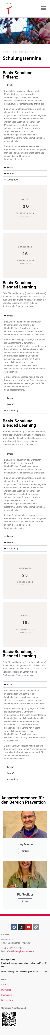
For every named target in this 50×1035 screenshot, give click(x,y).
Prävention (6, 990)
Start (3, 984)
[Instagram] (21, 927)
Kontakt (25, 851)
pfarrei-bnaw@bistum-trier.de (20, 951)
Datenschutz (7, 1000)
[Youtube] (28, 927)
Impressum (6, 995)
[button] (43, 8)
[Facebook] (14, 927)
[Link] (36, 927)
